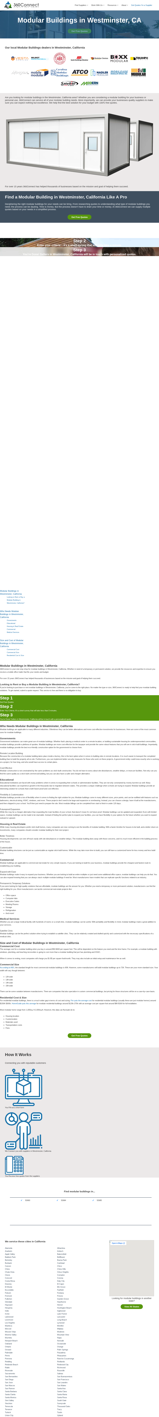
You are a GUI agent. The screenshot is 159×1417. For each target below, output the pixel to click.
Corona (60, 1278)
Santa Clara (62, 1391)
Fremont (8, 1296)
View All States (131, 1307)
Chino (7, 1269)
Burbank (8, 1263)
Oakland (8, 1344)
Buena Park (62, 1260)
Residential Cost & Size (15, 655)
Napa (59, 1338)
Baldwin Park (10, 1257)
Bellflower (61, 1257)
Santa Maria (62, 1394)
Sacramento (10, 1373)
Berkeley (8, 1260)
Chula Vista (9, 1272)
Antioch (60, 1251)
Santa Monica (10, 1397)
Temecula (9, 1406)
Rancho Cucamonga (65, 1359)
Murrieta (8, 1338)
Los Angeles (10, 1323)
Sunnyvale (61, 1403)
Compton (61, 1275)
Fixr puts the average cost (81, 1000)
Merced (8, 1329)
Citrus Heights (63, 1272)
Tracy (59, 1409)
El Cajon (60, 1284)
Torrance (8, 1409)
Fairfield (60, 1290)
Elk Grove (61, 1287)
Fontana (60, 1293)
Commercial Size (13, 652)
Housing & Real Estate (15, 626)
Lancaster (61, 1317)
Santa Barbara (11, 1391)
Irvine (7, 1314)
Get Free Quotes (79, 31)
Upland (60, 1415)
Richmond (61, 1367)
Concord (8, 1278)
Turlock (8, 1412)
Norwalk (60, 1341)
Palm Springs (62, 1350)
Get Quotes (136, 5)
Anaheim (8, 1251)
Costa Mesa (10, 1281)
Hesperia (8, 1308)
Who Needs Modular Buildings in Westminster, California (12, 614)
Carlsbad (60, 1263)
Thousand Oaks (63, 1406)
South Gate (61, 1400)
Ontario (8, 1347)
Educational (11, 623)
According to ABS (7, 967)
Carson (8, 1266)
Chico (59, 1266)
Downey (8, 1284)
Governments (12, 620)
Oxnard (8, 1350)
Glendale (8, 1302)
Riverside (9, 1370)
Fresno (60, 1296)
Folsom (8, 1293)
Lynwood (60, 1323)
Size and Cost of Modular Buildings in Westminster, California (12, 643)
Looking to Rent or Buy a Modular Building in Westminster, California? (16, 600)
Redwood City (63, 1364)
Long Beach (62, 1320)
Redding (8, 1362)
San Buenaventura (64, 1376)
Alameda (8, 1248)
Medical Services (13, 632)
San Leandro (62, 1382)
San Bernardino (11, 1376)
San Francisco (63, 1379)
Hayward (8, 1305)
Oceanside (61, 1344)
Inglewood (61, 1311)
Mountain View (63, 1335)
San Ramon (10, 1388)
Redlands (61, 1362)
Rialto (7, 1367)
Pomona (8, 1359)
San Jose (9, 1382)
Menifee (60, 1326)
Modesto (60, 1332)
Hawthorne (61, 1302)
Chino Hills (61, 1269)
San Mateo (61, 1385)
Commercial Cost (13, 649)
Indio (7, 1311)
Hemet (60, 1305)
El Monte (8, 1287)
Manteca (8, 1326)
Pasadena (61, 1353)
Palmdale (9, 1353)
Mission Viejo (10, 1332)
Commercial (11, 629)
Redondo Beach (11, 1364)
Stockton (8, 1403)
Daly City (61, 1281)
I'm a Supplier (146, 5)
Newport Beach (11, 1341)
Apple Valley (10, 1254)
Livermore (9, 1320)
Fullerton (8, 1299)
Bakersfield (61, 1254)
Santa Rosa (62, 1397)
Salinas (60, 1373)
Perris (7, 1356)
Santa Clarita (10, 1394)
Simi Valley (9, 1400)
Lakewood (9, 1317)
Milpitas (60, 1329)
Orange (60, 1347)
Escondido (9, 1290)
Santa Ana (61, 1388)
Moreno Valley (11, 1335)
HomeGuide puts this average (24, 1003)
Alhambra (61, 1248)
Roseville (61, 1370)
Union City (9, 1415)
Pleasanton (61, 1356)
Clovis (7, 1275)
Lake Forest (62, 1314)
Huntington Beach (64, 1308)
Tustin (59, 1412)
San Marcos (10, 1385)
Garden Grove (63, 1299)
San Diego (9, 1379)
